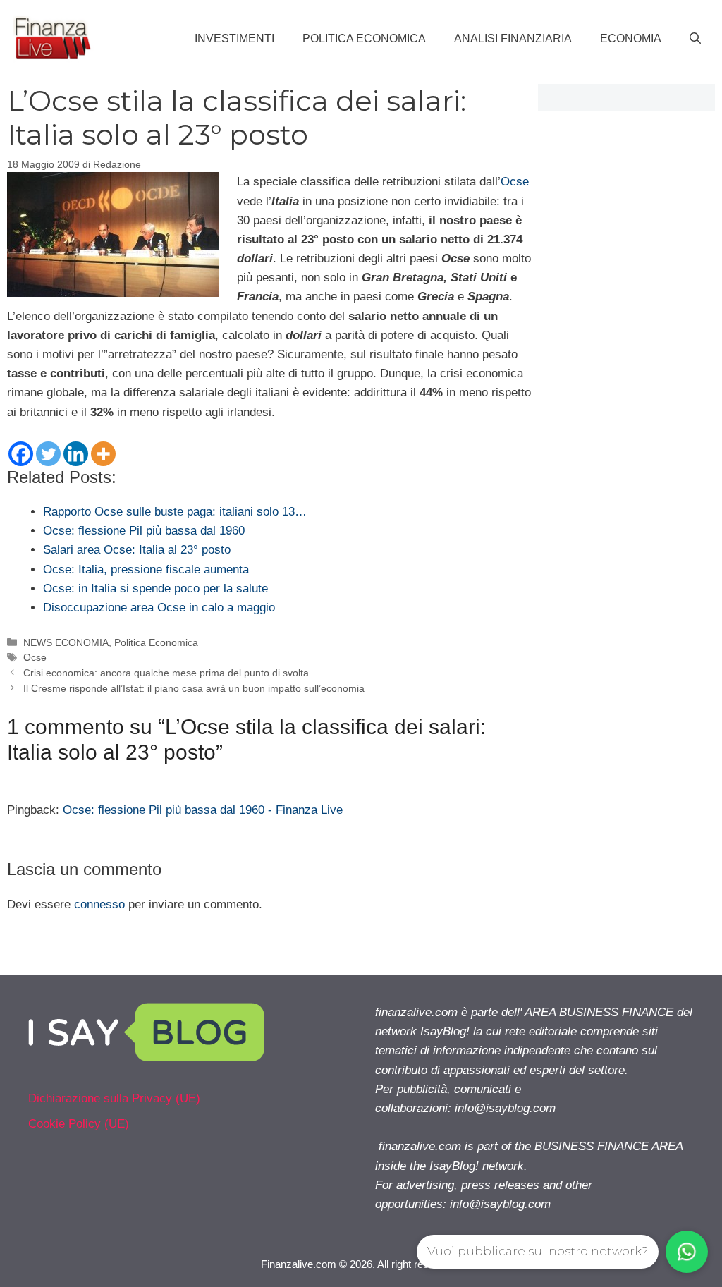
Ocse (515, 181)
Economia (630, 38)
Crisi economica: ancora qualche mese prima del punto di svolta (166, 672)
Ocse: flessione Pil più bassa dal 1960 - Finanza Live (203, 810)
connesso (99, 904)
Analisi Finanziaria (513, 38)
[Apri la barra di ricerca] (695, 38)
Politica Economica (364, 38)
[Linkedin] (75, 453)
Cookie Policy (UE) (78, 1123)
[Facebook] (20, 453)
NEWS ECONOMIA (66, 642)
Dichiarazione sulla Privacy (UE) (114, 1098)
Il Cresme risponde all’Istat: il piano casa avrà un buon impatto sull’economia (194, 688)
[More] (103, 453)
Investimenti (234, 38)
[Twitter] (48, 453)
